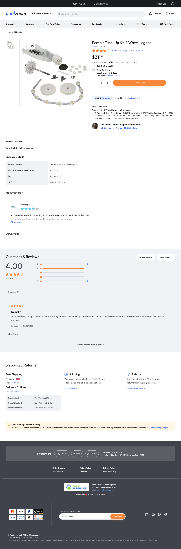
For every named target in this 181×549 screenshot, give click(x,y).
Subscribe (118, 516)
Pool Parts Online (53, 24)
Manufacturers (120, 24)
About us (83, 471)
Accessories (76, 24)
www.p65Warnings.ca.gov (157, 427)
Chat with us (132, 128)
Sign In (138, 98)
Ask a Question (166, 257)
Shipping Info (57, 471)
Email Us (79, 454)
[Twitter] (159, 514)
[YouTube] (153, 514)
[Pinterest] (165, 514)
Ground (16, 382)
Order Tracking (58, 468)
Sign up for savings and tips (70, 511)
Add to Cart (139, 83)
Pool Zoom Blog (109, 471)
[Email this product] (26, 46)
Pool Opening (143, 24)
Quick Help (94, 454)
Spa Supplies (97, 24)
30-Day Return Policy (136, 388)
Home (8, 32)
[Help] (172, 3)
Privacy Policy (109, 468)
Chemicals (10, 24)
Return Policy (85, 468)
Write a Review (145, 257)
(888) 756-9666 (80, 3)
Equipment (30, 24)
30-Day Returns (100, 3)
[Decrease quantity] (95, 82)
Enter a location (43, 13)
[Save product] (32, 46)
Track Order (162, 3)
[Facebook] (146, 514)
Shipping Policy (70, 388)
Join (131, 98)
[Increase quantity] (107, 82)
